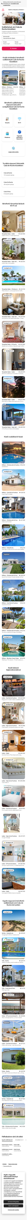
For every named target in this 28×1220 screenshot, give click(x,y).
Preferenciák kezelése (13, 1210)
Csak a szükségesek (13, 1206)
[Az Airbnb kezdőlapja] (3, 9)
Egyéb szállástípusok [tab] (7, 1140)
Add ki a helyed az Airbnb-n (16, 10)
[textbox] (7, 44)
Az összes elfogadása (13, 1201)
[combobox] (13, 38)
